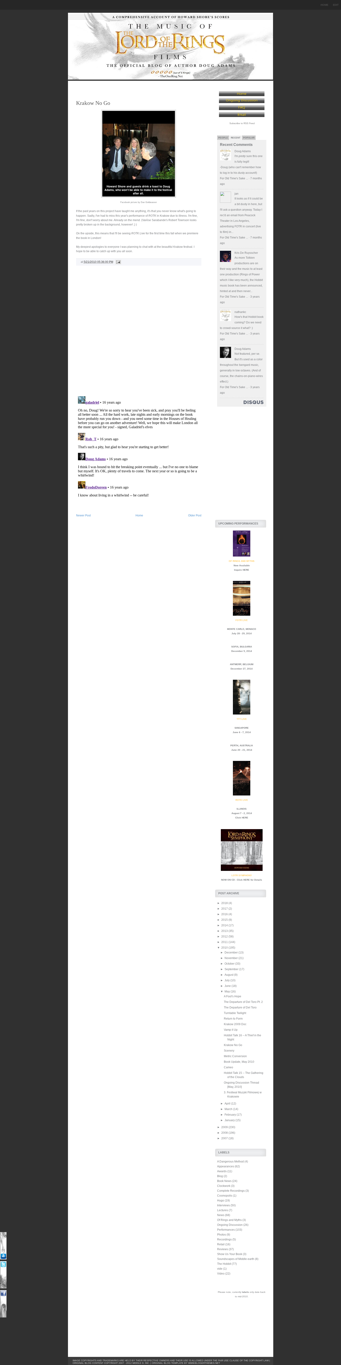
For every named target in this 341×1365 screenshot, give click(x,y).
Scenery (229, 1050)
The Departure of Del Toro (240, 1007)
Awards (222, 1171)
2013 (224, 931)
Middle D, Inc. (141, 1363)
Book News (224, 1181)
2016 (224, 914)
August (229, 974)
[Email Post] (117, 262)
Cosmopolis (224, 1195)
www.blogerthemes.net (204, 1363)
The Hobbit (224, 1263)
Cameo (228, 1067)
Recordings (224, 1239)
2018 (224, 903)
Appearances (225, 1166)
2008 (224, 1132)
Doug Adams (243, 151)
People (223, 137)
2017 (224, 908)
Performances (226, 1229)
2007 (224, 1138)
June (228, 986)
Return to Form (233, 1018)
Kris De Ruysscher (246, 252)
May (228, 991)
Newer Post (83, 515)
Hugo (220, 1200)
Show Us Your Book (229, 1254)
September (232, 969)
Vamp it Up (231, 1029)
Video (221, 1273)
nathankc (240, 312)
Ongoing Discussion (230, 1225)
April (228, 1103)
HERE (246, 570)
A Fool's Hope (232, 996)
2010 (224, 947)
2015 (224, 919)
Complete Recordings (231, 1190)
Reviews (222, 1249)
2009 (224, 1127)
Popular (248, 137)
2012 (224, 936)
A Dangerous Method (230, 1161)
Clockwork (223, 1186)
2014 (224, 925)
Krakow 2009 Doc (235, 1024)
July (227, 980)
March (229, 1109)
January (230, 1120)
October (230, 963)
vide (219, 1268)
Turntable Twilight (235, 1013)
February (231, 1114)
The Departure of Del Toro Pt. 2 (243, 1002)
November (231, 958)
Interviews (223, 1205)
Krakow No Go (93, 103)
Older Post (194, 515)
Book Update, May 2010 (239, 1061)
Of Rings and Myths (229, 1220)
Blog (220, 1176)
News (220, 1215)
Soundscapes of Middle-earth (235, 1259)
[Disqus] (138, 333)
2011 (224, 942)
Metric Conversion (235, 1056)
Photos (221, 1234)
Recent (235, 137)
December (231, 952)
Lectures (222, 1210)
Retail (221, 1244)
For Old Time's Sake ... (234, 178)
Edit (336, 4)
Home (324, 4)
